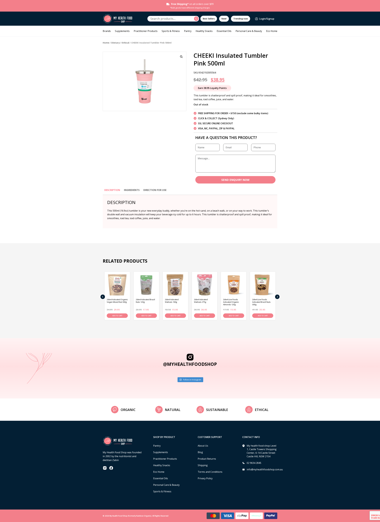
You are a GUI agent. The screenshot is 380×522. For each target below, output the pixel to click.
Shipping (203, 465)
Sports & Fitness (171, 31)
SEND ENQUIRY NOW (235, 180)
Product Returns (207, 458)
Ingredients (132, 190)
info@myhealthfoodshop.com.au (265, 469)
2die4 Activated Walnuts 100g (172, 300)
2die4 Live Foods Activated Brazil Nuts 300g (261, 302)
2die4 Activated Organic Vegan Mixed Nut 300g (117, 300)
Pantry (187, 31)
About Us (203, 445)
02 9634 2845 (254, 463)
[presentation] (102, 297)
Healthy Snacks (204, 31)
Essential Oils (224, 31)
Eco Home (271, 31)
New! (224, 18)
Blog (200, 452)
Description (112, 190)
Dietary (115, 42)
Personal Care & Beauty (249, 31)
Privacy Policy (205, 478)
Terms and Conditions (210, 471)
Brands (107, 31)
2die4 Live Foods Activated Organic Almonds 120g (231, 302)
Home (106, 42)
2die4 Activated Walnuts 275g (201, 300)
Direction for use (154, 190)
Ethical (125, 42)
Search (196, 18)
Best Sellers (209, 18)
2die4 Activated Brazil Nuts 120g (145, 300)
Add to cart (117, 316)
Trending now (240, 18)
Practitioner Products (145, 31)
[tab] (112, 191)
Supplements (122, 31)
